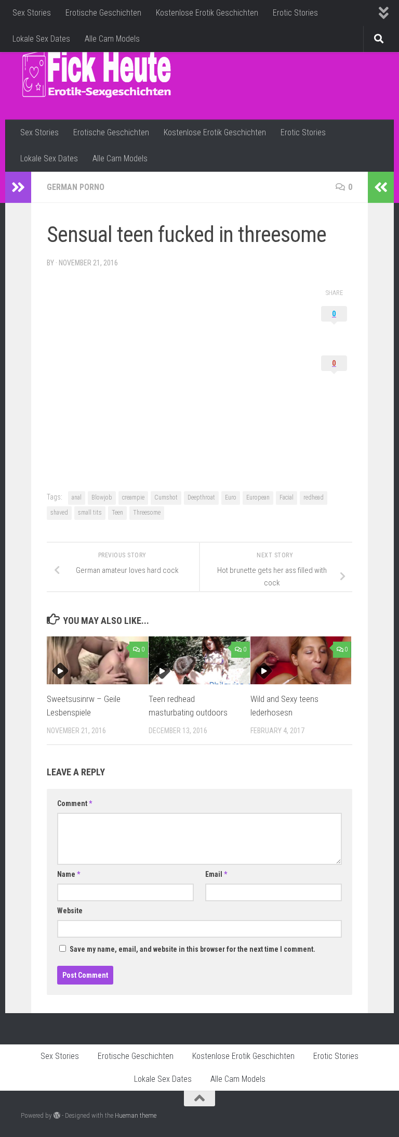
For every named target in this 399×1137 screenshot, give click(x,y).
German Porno (75, 187)
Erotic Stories (295, 13)
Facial (287, 497)
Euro (230, 497)
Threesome (147, 512)
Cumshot (166, 497)
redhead (313, 497)
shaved (59, 512)
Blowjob (101, 497)
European (258, 497)
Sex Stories (31, 13)
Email (216, 874)
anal (77, 497)
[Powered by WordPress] (57, 1115)
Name (68, 874)
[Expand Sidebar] (18, 187)
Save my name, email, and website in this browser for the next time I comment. (192, 949)
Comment (74, 803)
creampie (133, 497)
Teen (117, 512)
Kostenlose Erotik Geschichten (207, 13)
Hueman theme (135, 1115)
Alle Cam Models (112, 39)
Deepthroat (201, 497)
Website (70, 910)
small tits (90, 512)
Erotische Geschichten (103, 13)
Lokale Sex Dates (41, 39)
